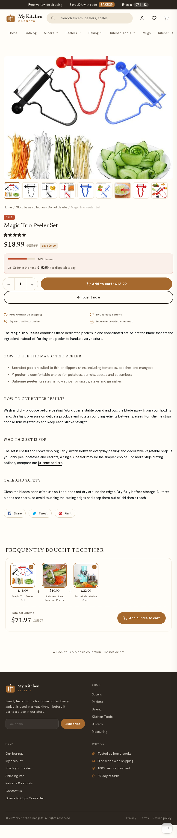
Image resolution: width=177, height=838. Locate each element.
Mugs (147, 33)
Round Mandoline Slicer (86, 598)
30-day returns (108, 776)
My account (14, 761)
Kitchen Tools (120, 33)
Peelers (71, 33)
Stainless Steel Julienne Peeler (54, 598)
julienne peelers (50, 463)
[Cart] (166, 18)
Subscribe (72, 724)
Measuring (99, 732)
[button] (15, 235)
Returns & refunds (19, 783)
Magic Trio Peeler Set (23, 598)
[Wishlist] (154, 18)
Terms (144, 818)
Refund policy (162, 818)
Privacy (131, 818)
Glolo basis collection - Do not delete (41, 207)
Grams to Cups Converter (25, 798)
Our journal (14, 753)
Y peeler (79, 457)
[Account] (142, 18)
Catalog (31, 33)
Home (13, 33)
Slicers (49, 33)
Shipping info (15, 776)
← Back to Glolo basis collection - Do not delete (88, 652)
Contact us (14, 791)
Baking (93, 33)
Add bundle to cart (144, 618)
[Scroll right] (172, 32)
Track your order (18, 768)
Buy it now (91, 297)
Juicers (97, 724)
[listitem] (12, 190)
